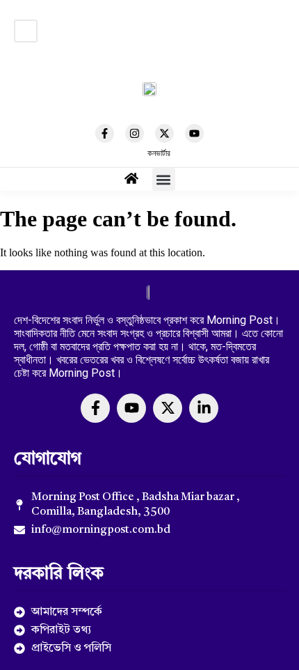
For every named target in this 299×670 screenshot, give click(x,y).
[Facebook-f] (104, 133)
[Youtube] (194, 133)
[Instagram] (134, 133)
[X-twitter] (164, 133)
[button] (26, 31)
